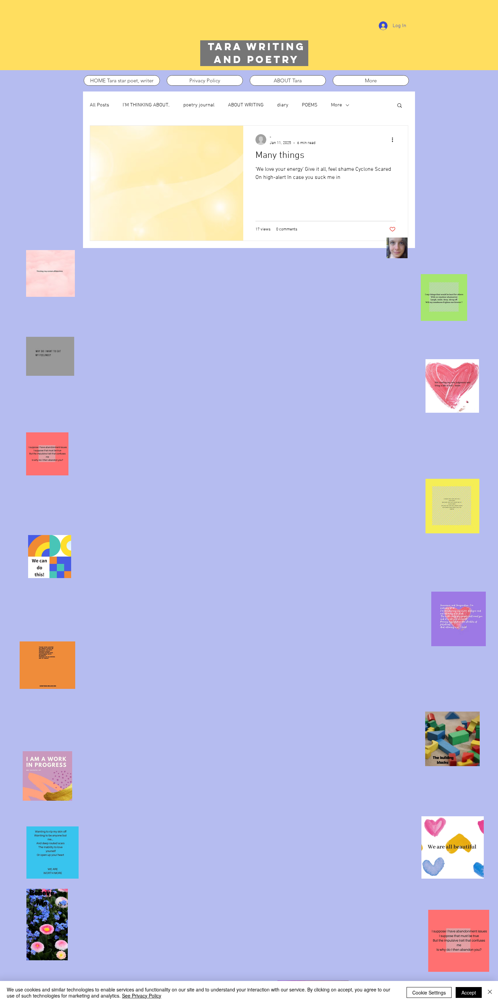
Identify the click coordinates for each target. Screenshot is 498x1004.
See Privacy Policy (141, 995)
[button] (399, 105)
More (336, 105)
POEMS (309, 105)
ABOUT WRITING (246, 105)
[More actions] (395, 140)
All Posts (99, 105)
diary (282, 105)
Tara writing (256, 46)
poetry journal (198, 105)
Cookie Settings (429, 992)
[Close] (490, 992)
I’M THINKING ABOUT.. (146, 105)
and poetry (256, 59)
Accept (468, 992)
